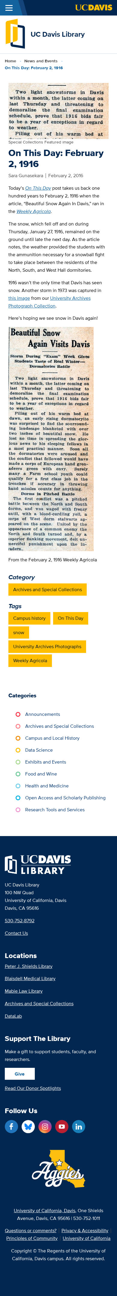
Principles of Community (32, 1238)
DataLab (13, 1016)
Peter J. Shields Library (28, 966)
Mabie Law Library (24, 991)
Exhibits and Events (45, 762)
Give (20, 1074)
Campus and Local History (52, 738)
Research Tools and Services (55, 809)
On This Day (70, 618)
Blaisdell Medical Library (30, 978)
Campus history (29, 618)
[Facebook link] (11, 1126)
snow (18, 632)
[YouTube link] (61, 1126)
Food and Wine (41, 773)
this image (19, 298)
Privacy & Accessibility (85, 1230)
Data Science (39, 750)
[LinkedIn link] (78, 1126)
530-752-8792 (19, 920)
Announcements (42, 714)
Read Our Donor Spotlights (33, 1088)
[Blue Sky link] (28, 1126)
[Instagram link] (45, 1126)
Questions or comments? (30, 1230)
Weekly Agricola (30, 660)
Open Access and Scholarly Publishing (65, 797)
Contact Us (16, 933)
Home (10, 61)
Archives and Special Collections (47, 589)
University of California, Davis (44, 1210)
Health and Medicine (47, 785)
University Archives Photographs (47, 646)
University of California (86, 1238)
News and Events (41, 61)
